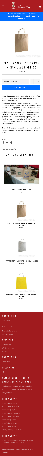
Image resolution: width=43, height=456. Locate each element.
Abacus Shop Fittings (13, 449)
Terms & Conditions (9, 331)
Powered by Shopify (27, 449)
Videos (4, 351)
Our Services (6, 345)
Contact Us (6, 320)
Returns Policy (7, 334)
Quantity (33, 77)
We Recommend (8, 348)
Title (3, 77)
